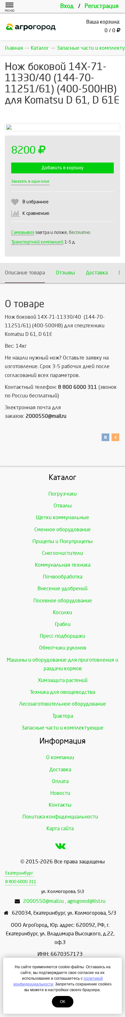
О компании (60, 757)
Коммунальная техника (62, 565)
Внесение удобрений (63, 588)
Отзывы (65, 272)
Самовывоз (22, 232)
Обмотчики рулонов (62, 647)
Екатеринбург (19, 873)
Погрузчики (62, 494)
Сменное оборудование (62, 529)
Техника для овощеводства (62, 692)
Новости (60, 793)
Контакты (60, 805)
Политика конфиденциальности (60, 816)
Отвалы (63, 505)
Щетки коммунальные (62, 517)
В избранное (35, 202)
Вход (67, 6)
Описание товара (25, 272)
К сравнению (35, 213)
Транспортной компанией (37, 242)
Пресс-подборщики (62, 636)
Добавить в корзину (62, 167)
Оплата (60, 781)
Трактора (62, 716)
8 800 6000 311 (20, 881)
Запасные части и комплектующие (62, 727)
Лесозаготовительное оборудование (62, 704)
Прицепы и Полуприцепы (62, 541)
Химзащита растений (63, 680)
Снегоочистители (62, 553)
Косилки (62, 612)
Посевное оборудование (62, 600)
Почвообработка (62, 576)
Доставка (97, 272)
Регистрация (102, 6)
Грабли (63, 624)
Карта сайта (60, 828)
